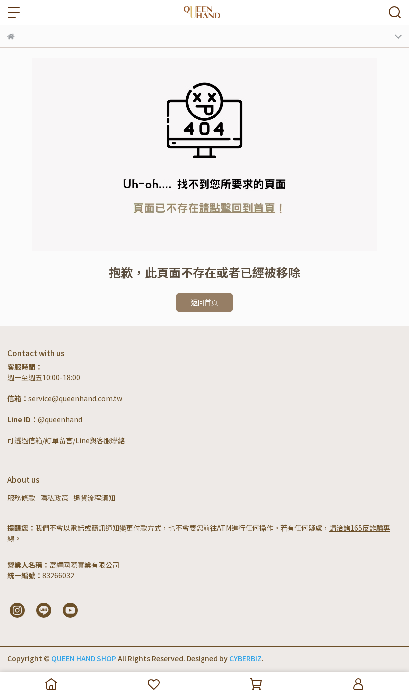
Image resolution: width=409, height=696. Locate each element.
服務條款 (21, 498)
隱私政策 (54, 498)
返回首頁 (204, 302)
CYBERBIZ (245, 658)
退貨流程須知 (94, 498)
